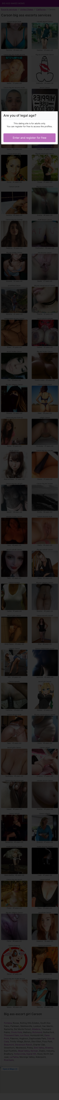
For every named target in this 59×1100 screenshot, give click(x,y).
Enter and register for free (29, 137)
